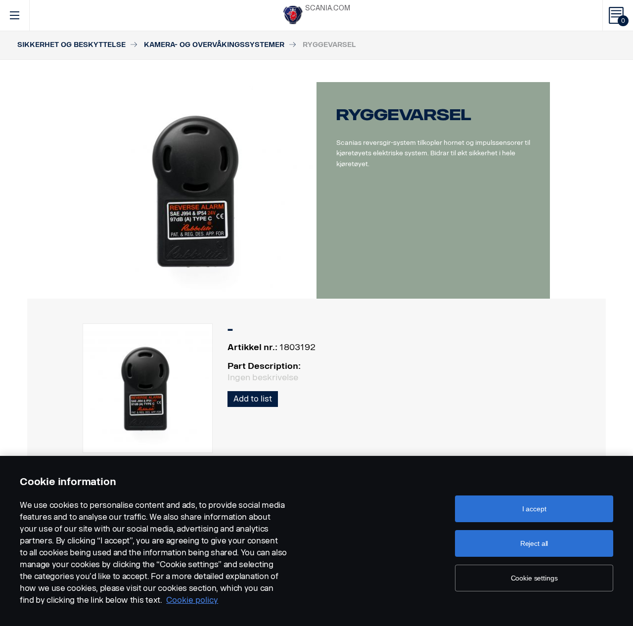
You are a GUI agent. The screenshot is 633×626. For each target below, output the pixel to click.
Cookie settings (534, 578)
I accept (534, 509)
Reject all (534, 543)
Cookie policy (192, 600)
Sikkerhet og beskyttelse (71, 45)
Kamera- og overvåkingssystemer (214, 45)
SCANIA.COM (327, 8)
